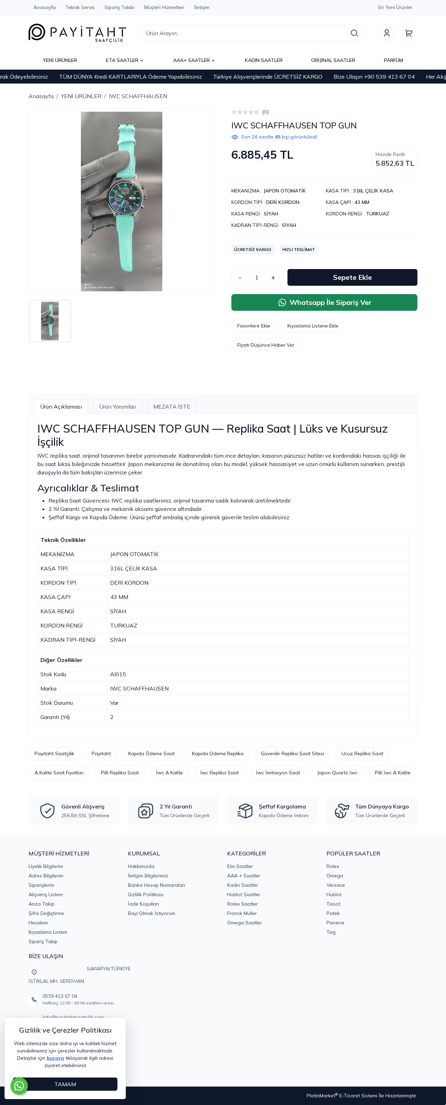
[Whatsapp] (19, 1086)
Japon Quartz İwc (337, 772)
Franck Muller (242, 913)
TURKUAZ (377, 214)
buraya (55, 1058)
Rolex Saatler (242, 904)
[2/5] (237, 112)
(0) (265, 112)
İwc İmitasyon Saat (278, 772)
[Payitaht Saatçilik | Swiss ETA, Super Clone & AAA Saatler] (77, 33)
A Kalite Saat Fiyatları (59, 772)
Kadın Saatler (242, 885)
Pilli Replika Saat (120, 772)
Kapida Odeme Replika (218, 753)
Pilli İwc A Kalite (392, 772)
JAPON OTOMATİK (284, 191)
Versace (335, 885)
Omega (334, 876)
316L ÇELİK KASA (373, 191)
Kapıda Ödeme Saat (151, 753)
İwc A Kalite (169, 772)
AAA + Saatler (243, 876)
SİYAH (271, 214)
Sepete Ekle (352, 277)
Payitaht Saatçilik (54, 753)
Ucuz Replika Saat (362, 753)
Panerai (335, 922)
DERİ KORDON (282, 202)
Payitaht (101, 753)
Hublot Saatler (243, 894)
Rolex (332, 866)
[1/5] (234, 112)
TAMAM (65, 1084)
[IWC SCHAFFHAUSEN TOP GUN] (122, 201)
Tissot (333, 904)
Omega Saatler (244, 922)
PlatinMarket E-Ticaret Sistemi (342, 1095)
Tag (331, 932)
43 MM (362, 202)
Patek (333, 913)
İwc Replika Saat (219, 772)
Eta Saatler (240, 866)
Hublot (333, 894)
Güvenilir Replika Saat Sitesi (292, 753)
